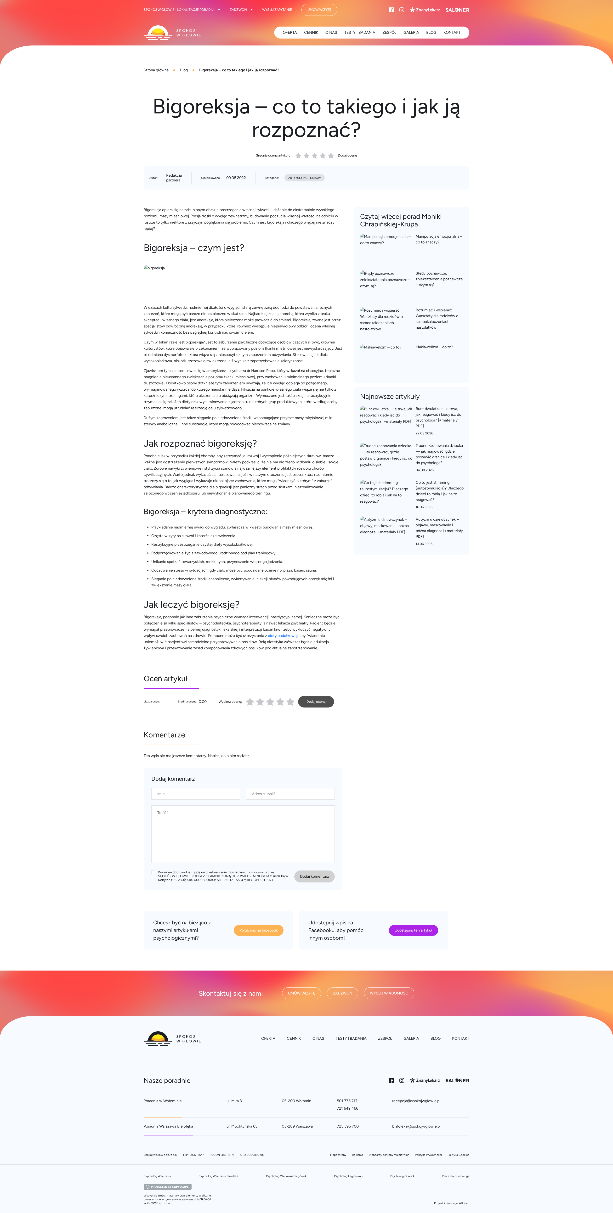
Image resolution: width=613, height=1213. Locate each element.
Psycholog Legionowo (348, 1176)
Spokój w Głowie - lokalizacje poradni (179, 10)
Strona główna (156, 70)
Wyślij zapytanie (277, 10)
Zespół (389, 32)
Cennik (311, 32)
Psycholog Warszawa (157, 1176)
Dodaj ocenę (347, 155)
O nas (331, 32)
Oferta (290, 32)
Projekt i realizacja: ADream (451, 1203)
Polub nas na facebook (258, 930)
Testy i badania (359, 32)
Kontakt (452, 32)
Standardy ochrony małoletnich (389, 1155)
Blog (184, 70)
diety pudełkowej (283, 635)
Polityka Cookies (458, 1155)
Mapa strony (338, 1155)
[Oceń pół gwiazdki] (258, 702)
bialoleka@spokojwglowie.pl (416, 1126)
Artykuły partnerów (304, 178)
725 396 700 (348, 1126)
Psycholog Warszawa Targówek (286, 1176)
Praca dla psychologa (455, 1176)
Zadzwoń (238, 10)
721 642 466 (347, 1108)
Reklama (357, 1155)
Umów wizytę (319, 10)
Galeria (411, 32)
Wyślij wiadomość (389, 993)
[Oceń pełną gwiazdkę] (250, 702)
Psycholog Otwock (402, 1176)
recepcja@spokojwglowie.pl (416, 1101)
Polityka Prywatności (428, 1155)
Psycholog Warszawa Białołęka (218, 1176)
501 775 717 (347, 1101)
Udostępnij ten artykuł (413, 930)
